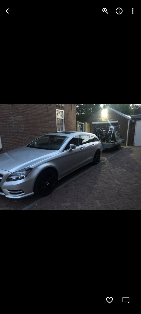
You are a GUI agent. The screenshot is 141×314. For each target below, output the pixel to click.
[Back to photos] (8, 11)
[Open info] (119, 11)
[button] (19, 157)
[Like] (109, 300)
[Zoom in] (105, 11)
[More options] (133, 11)
